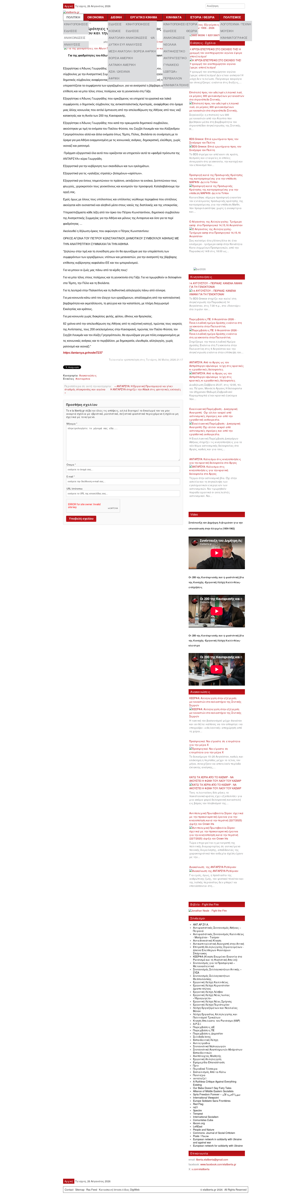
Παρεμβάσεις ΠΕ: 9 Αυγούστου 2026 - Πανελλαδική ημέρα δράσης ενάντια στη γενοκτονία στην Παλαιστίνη (215, 322)
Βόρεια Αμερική (121, 58)
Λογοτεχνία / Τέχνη (235, 24)
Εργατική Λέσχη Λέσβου (208, 991)
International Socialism (206, 1117)
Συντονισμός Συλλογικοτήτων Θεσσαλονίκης (211, 977)
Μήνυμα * (71, 423)
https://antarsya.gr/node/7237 (82, 352)
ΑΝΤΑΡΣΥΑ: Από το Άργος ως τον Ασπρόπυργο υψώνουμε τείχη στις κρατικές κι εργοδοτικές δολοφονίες (216, 365)
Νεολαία (169, 44)
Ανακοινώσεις (74, 38)
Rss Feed (91, 1189)
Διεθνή (116, 17)
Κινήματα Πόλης (176, 85)
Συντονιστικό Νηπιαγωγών (209, 1046)
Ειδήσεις (70, 31)
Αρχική (69, 6)
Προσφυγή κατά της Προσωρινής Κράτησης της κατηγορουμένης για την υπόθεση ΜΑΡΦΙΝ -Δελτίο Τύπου (216, 178)
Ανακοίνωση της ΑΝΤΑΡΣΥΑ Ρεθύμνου (212, 867)
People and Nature (203, 1129)
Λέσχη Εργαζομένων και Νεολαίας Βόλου (215, 1009)
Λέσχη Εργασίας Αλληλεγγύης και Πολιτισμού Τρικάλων (215, 1015)
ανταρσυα (83, 378)
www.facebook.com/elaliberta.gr (218, 1164)
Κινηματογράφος (233, 38)
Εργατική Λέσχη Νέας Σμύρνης (212, 1001)
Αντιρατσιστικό (175, 58)
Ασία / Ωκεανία (119, 71)
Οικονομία (95, 17)
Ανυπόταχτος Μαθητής (207, 1056)
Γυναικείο (171, 65)
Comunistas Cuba (203, 1120)
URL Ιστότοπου (74, 488)
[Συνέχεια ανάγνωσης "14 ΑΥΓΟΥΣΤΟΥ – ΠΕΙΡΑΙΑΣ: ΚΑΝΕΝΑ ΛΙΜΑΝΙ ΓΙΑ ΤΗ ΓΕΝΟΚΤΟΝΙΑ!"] (216, 292)
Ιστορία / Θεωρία (202, 17)
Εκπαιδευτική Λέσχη (205, 1040)
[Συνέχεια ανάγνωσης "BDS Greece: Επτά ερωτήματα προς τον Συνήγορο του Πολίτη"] (216, 148)
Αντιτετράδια (201, 1043)
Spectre (197, 1110)
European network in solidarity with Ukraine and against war (217, 1140)
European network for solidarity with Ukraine (218, 1145)
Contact (69, 1189)
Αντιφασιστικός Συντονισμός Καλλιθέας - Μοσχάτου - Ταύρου (218, 935)
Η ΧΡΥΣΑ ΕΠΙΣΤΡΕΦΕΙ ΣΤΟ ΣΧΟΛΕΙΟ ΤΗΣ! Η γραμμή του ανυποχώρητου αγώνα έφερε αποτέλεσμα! (215, 52)
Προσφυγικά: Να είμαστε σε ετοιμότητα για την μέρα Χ (214, 743)
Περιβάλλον (172, 78)
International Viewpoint (206, 1097)
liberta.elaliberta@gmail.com (212, 1159)
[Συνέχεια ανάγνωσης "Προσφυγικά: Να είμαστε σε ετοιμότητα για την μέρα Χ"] (216, 751)
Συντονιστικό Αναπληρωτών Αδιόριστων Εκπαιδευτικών (217, 1051)
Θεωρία (191, 31)
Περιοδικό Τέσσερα (205, 1068)
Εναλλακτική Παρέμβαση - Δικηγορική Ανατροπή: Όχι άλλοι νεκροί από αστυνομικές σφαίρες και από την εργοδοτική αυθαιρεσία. (213, 414)
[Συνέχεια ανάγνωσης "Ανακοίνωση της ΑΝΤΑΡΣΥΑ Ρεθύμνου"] (215, 871)
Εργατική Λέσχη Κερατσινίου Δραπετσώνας (211, 987)
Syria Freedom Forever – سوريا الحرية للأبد (216, 1094)
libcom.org (199, 1123)
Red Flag (198, 1104)
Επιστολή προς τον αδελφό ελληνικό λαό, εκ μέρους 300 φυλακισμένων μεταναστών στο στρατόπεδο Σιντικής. (216, 95)
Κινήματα (174, 17)
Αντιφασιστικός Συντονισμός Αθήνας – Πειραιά (217, 929)
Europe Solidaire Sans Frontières (211, 1100)
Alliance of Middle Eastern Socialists (213, 1091)
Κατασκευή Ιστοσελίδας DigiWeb (119, 1189)
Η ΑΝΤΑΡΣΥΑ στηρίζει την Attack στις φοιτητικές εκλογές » (123, 390)
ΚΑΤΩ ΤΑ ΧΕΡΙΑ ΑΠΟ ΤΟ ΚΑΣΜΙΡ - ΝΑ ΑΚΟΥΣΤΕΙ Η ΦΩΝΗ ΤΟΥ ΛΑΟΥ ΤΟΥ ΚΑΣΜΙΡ (215, 778)
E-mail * (70, 476)
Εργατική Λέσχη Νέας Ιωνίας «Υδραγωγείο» (211, 996)
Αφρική (114, 78)
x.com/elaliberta (200, 1169)
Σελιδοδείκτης (202, 1036)
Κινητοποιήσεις (76, 24)
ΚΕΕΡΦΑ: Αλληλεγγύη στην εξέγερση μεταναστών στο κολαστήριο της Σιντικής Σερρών (215, 701)
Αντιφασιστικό (174, 51)
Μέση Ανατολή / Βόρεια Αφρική (132, 51)
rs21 (195, 1107)
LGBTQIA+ (170, 71)
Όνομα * (71, 464)
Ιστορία (191, 24)
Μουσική (226, 31)
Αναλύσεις (72, 44)
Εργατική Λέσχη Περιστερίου (211, 1004)
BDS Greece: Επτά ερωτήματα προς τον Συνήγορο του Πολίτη (213, 140)
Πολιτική (73, 17)
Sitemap (79, 1189)
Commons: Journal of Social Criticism (214, 1133)
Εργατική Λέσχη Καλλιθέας (210, 982)
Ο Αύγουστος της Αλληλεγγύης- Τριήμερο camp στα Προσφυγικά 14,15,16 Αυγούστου (216, 223)
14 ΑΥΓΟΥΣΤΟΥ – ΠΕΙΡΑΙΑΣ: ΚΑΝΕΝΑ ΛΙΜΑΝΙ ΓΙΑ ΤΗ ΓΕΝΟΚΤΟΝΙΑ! (215, 284)
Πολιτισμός (232, 17)
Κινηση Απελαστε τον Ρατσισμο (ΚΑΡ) (216, 1020)
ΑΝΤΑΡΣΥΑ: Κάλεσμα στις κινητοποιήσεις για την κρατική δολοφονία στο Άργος (215, 460)
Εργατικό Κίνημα (143, 17)
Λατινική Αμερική (122, 65)
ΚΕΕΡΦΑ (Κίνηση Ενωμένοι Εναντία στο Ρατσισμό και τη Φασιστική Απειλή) (217, 958)
